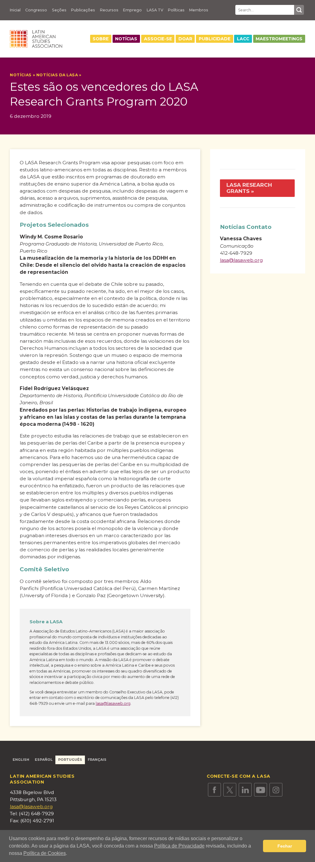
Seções (59, 10)
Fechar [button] (284, 846)
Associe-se (158, 38)
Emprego (132, 10)
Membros (198, 10)
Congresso (36, 10)
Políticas (176, 10)
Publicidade (214, 38)
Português (70, 760)
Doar (185, 38)
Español (44, 760)
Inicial (15, 10)
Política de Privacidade (179, 845)
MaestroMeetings (279, 38)
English (21, 760)
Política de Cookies (44, 853)
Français (97, 760)
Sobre (101, 38)
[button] (69, 854)
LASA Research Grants (249, 188)
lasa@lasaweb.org (113, 703)
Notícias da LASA (57, 75)
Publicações (83, 10)
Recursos (109, 10)
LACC (243, 38)
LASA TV (155, 10)
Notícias (126, 38)
